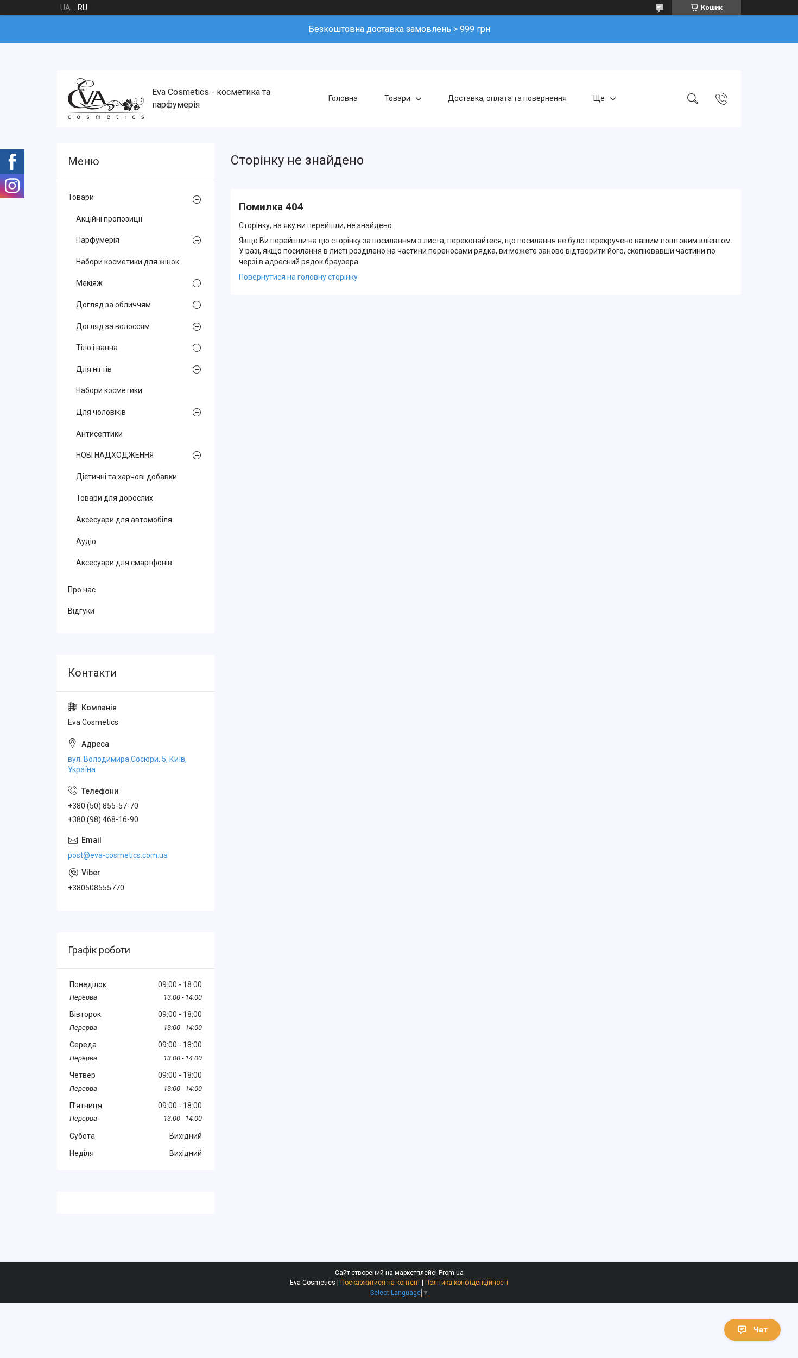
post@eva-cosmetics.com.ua (118, 855)
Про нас (82, 589)
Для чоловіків (101, 412)
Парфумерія (97, 240)
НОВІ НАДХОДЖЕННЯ (115, 455)
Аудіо (86, 541)
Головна (343, 98)
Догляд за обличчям (113, 304)
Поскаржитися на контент (380, 1282)
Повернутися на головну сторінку (298, 277)
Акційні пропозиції (109, 218)
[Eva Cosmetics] (106, 98)
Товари (397, 98)
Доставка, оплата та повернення (507, 98)
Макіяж (89, 283)
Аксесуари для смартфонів (124, 562)
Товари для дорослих (114, 498)
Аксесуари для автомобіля (124, 519)
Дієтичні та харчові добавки (126, 476)
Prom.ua (451, 1273)
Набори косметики (109, 390)
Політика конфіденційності (466, 1282)
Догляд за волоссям (113, 326)
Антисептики (99, 433)
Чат (760, 1329)
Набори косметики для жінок (127, 261)
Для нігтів (94, 369)
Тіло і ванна (97, 347)
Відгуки (81, 611)
